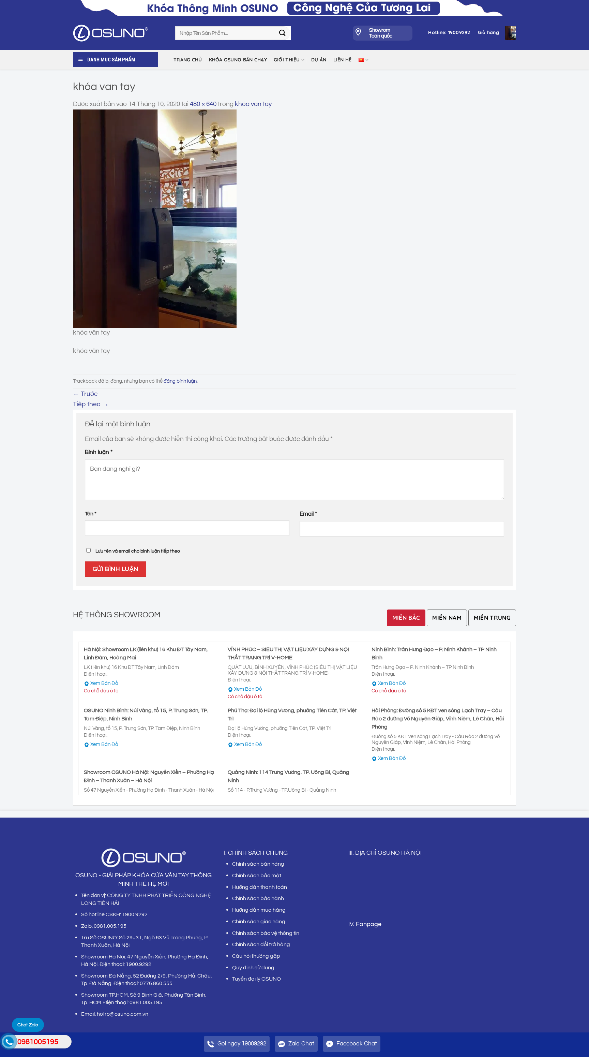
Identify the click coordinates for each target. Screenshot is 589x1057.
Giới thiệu (287, 60)
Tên (187, 514)
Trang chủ (187, 60)
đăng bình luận (180, 381)
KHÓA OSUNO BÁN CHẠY (238, 60)
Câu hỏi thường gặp (256, 956)
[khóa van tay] (155, 218)
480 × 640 (203, 104)
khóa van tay (253, 104)
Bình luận (98, 452)
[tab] (406, 618)
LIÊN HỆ (342, 60)
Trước (85, 394)
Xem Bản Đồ (104, 683)
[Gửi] (282, 33)
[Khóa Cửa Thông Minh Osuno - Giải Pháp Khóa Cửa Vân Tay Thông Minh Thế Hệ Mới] (119, 33)
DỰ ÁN (318, 60)
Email (308, 514)
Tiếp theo (91, 404)
